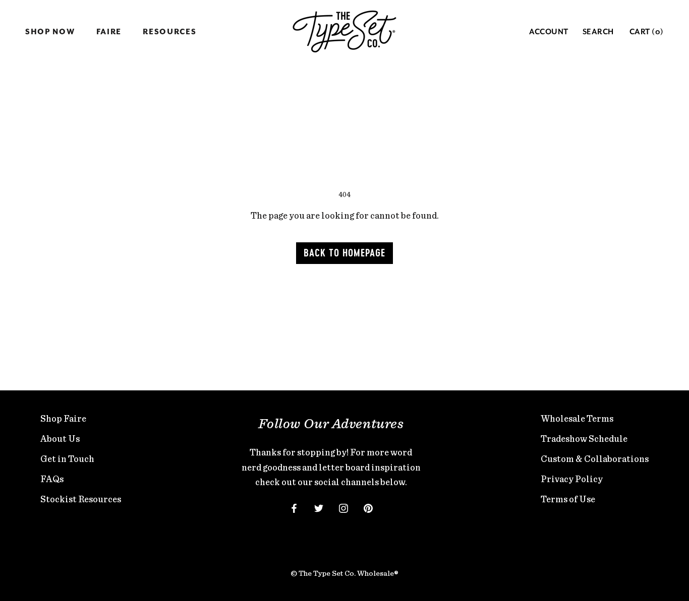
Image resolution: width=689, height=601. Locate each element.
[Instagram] (343, 507)
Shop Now (50, 32)
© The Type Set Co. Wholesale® (344, 573)
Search (598, 32)
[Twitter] (318, 507)
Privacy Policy (572, 479)
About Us (60, 438)
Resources (169, 32)
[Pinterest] (368, 507)
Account (548, 32)
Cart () (646, 32)
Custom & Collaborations (595, 458)
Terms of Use (568, 499)
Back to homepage (344, 253)
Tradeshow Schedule (584, 438)
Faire (109, 32)
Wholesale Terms (577, 418)
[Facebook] (294, 507)
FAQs (52, 479)
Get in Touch (67, 458)
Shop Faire (63, 418)
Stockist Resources (80, 499)
